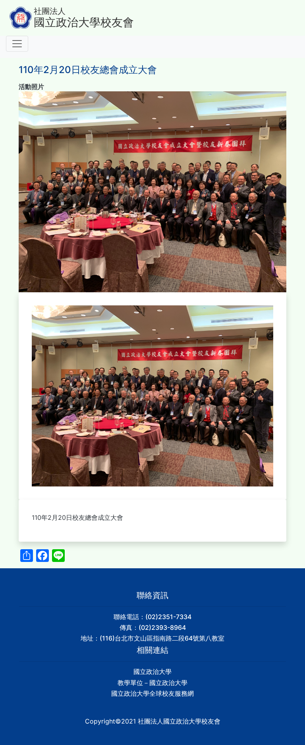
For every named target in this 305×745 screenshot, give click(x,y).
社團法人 (50, 11)
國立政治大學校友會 (84, 22)
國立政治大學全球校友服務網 (152, 693)
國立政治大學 (152, 672)
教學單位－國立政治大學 (152, 683)
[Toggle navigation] (17, 44)
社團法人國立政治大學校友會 (179, 721)
